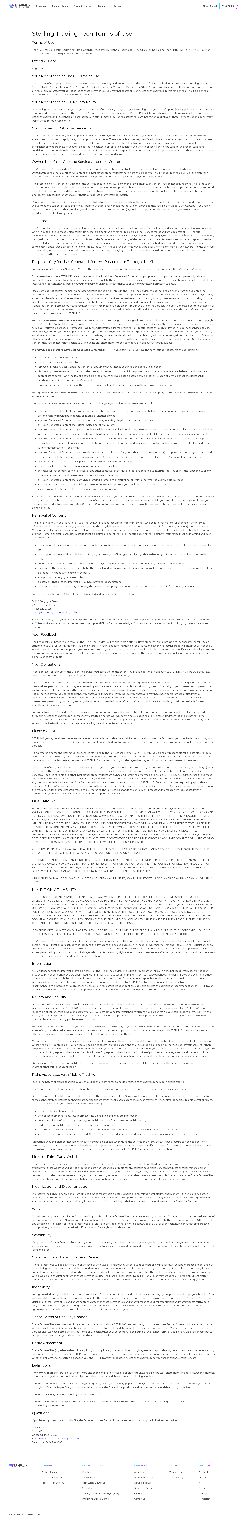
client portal (210, 6)
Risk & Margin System (53, 1483)
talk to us (228, 6)
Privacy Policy (176, 1477)
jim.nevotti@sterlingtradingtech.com (60, 612)
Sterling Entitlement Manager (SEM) (100, 1493)
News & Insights (82, 6)
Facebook (203, 1472)
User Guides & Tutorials (93, 1483)
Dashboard (87, 1472)
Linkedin (203, 1477)
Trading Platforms (50, 1472)
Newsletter (204, 1498)
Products (41, 6)
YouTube (203, 1488)
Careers (138, 1493)
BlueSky (203, 1493)
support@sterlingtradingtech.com (59, 1438)
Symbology (88, 1488)
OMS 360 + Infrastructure (54, 1477)
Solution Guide (60, 6)
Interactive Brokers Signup (95, 1498)
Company (102, 6)
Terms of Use (176, 1472)
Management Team (144, 1477)
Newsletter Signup (143, 1488)
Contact (118, 6)
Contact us (139, 1498)
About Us (139, 1472)
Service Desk (88, 1477)
